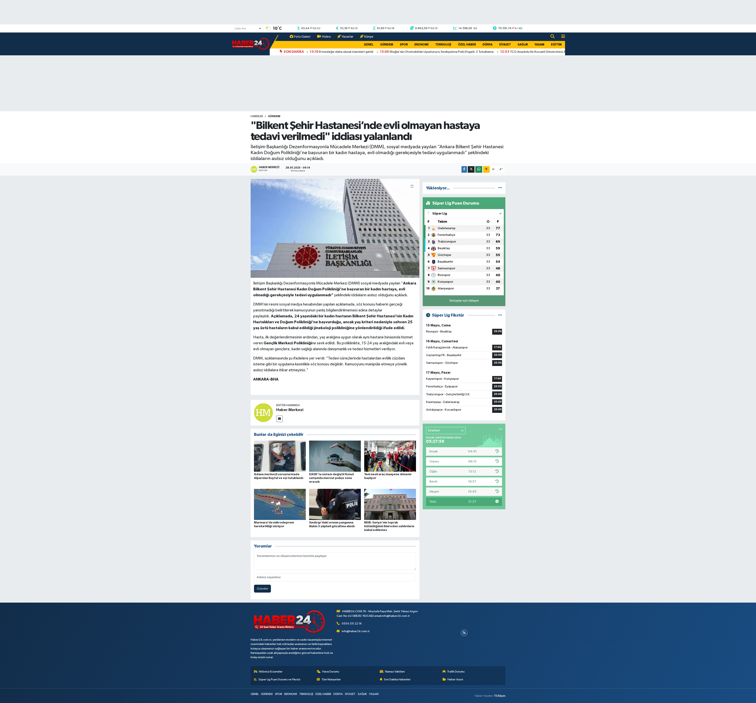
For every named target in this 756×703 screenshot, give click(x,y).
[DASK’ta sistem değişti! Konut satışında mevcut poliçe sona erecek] (335, 456)
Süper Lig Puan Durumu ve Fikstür (279, 679)
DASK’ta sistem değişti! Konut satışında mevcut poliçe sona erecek (331, 478)
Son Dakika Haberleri (397, 679)
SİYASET (505, 44)
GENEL (368, 44)
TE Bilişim (499, 695)
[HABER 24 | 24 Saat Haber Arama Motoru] (251, 43)
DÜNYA (487, 44)
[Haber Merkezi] (263, 412)
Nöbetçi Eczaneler (271, 671)
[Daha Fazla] (486, 169)
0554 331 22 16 (352, 623)
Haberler (257, 116)
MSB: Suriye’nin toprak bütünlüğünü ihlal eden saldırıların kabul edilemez (389, 526)
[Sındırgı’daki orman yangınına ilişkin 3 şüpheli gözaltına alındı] (335, 504)
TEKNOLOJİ (443, 44)
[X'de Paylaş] (471, 169)
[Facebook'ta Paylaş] (464, 169)
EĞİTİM (556, 44)
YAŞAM (539, 44)
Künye (368, 36)
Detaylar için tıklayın (464, 300)
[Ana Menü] (561, 36)
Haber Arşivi (455, 679)
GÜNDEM (386, 44)
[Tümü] (500, 188)
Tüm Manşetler (331, 679)
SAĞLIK (523, 44)
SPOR (404, 44)
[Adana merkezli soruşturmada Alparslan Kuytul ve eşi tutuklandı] (280, 456)
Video (326, 36)
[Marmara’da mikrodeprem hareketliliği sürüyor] (280, 504)
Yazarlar (347, 36)
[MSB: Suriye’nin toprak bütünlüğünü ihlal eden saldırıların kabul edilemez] (390, 504)
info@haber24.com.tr (356, 631)
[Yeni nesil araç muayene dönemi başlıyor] (390, 456)
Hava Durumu (330, 671)
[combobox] (248, 28)
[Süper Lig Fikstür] (500, 315)
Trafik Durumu (456, 671)
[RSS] (464, 633)
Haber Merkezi (289, 410)
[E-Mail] (279, 419)
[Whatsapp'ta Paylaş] (478, 169)
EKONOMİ (421, 44)
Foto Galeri (302, 36)
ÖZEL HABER (467, 44)
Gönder (262, 588)
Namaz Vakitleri (395, 671)
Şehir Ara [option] (240, 28)
